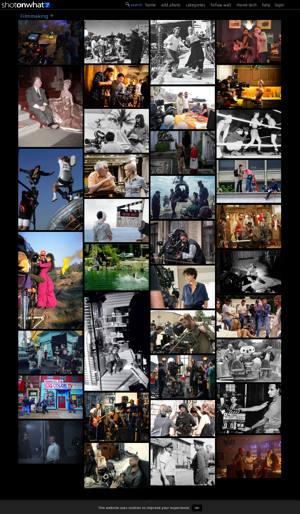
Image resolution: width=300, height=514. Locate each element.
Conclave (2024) (165, 133)
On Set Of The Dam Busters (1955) (182, 482)
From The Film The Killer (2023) (180, 350)
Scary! (91, 387)
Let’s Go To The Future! (106, 437)
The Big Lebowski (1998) (239, 297)
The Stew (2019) (232, 67)
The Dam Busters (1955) (173, 440)
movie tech (247, 5)
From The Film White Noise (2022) (49, 415)
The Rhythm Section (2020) (175, 268)
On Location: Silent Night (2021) (48, 460)
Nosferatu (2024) (167, 178)
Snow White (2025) (36, 22)
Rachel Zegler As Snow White (45, 61)
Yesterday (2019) (232, 22)
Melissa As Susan (233, 104)
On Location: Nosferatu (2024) (178, 215)
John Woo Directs (233, 474)
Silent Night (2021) (36, 422)
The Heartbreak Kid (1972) (109, 111)
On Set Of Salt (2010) (236, 199)
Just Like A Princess (37, 143)
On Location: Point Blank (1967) (245, 290)
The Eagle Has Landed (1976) (243, 341)
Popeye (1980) (164, 22)
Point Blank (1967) (234, 252)
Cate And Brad (98, 485)
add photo (171, 5)
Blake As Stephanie (169, 305)
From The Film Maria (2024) (242, 244)
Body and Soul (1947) (236, 112)
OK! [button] (197, 508)
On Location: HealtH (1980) (109, 60)
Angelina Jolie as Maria (106, 239)
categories (195, 5)
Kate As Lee (162, 433)
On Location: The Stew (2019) (111, 103)
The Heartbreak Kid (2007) (175, 88)
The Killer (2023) (166, 312)
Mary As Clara (32, 325)
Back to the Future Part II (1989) (114, 246)
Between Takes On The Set (175, 125)
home (150, 5)
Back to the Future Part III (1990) (49, 234)
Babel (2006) (97, 445)
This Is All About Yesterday (242, 59)
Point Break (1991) (36, 151)
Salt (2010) (95, 156)
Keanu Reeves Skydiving (41, 226)
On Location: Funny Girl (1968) (244, 430)
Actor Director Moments (173, 170)
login (279, 5)
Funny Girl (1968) (233, 386)
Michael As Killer (35, 370)
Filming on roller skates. (239, 154)
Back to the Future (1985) (108, 395)
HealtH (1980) (98, 22)
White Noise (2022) (168, 357)
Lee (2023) (161, 402)
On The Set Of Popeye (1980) (177, 81)
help (266, 5)
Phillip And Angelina (104, 193)
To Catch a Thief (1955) (40, 69)
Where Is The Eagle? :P (238, 378)
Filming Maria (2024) (170, 260)
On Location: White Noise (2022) (180, 395)
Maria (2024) (97, 201)
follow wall (221, 5)
